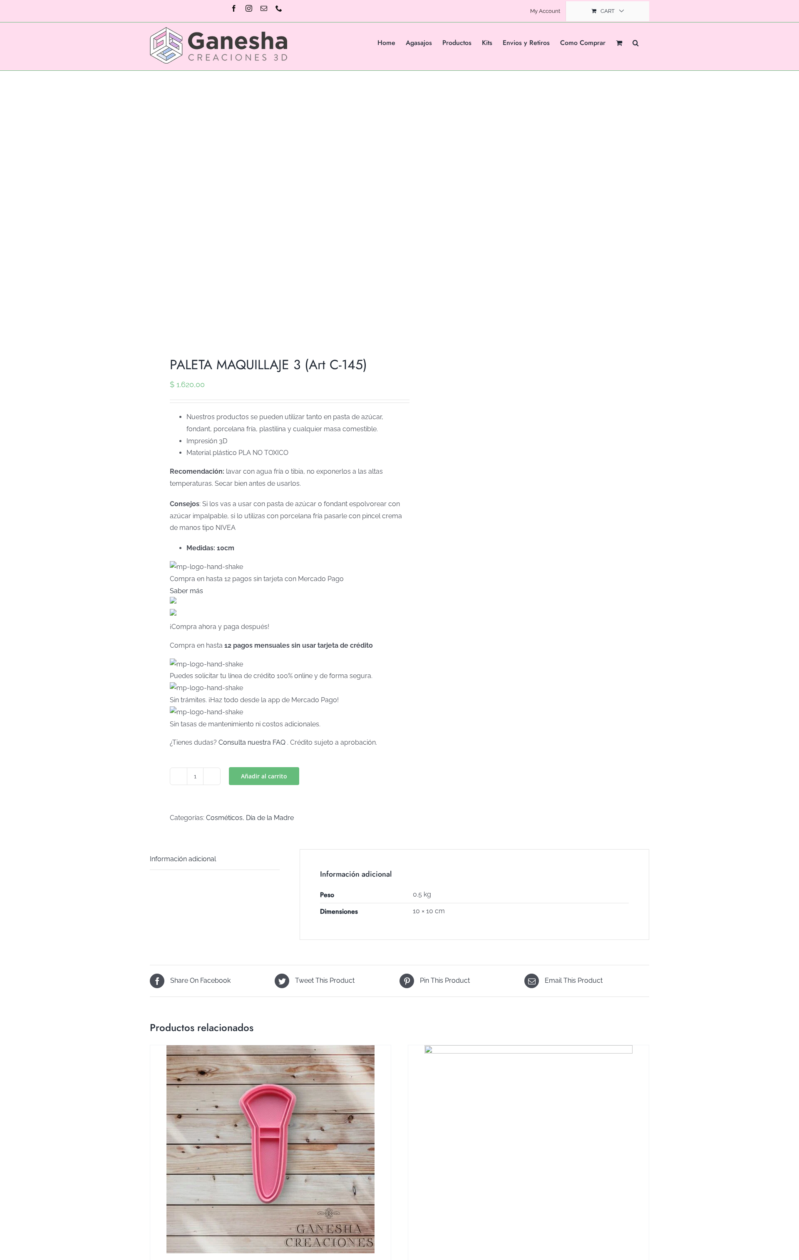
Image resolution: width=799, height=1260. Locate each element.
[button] (636, 42)
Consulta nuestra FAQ (251, 742)
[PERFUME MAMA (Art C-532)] (528, 1151)
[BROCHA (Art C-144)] (270, 1149)
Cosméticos (224, 818)
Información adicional (183, 859)
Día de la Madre (270, 818)
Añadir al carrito (264, 776)
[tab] (215, 859)
